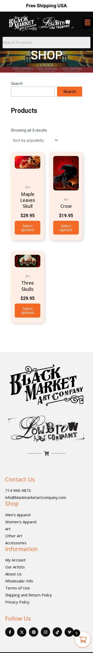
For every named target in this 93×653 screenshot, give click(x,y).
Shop (12, 503)
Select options (27, 227)
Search (17, 83)
